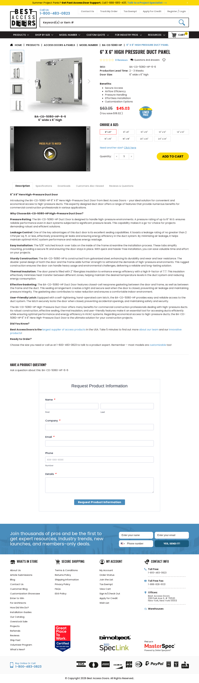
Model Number (68, 34)
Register (172, 11)
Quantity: (105, 156)
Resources (155, 34)
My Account (106, 570)
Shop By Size (42, 34)
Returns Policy (63, 575)
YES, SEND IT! (172, 543)
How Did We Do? (19, 607)
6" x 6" (108, 132)
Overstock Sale (19, 621)
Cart (181, 35)
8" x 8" (126, 132)
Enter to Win (17, 598)
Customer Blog (19, 589)
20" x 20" (144, 138)
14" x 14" (180, 132)
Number (49, 465)
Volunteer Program (21, 644)
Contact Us (87, 11)
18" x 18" (126, 138)
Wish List (104, 602)
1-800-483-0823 (55, 13)
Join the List (106, 579)
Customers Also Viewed (90, 185)
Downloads (64, 185)
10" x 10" (144, 132)
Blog (12, 579)
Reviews (14, 635)
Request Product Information (99, 502)
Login (183, 11)
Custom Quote (96, 34)
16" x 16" (108, 138)
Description (22, 185)
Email (49, 437)
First (47, 412)
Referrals (15, 630)
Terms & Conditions (66, 570)
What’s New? (17, 649)
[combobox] (122, 543)
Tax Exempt (130, 11)
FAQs (58, 589)
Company (52, 420)
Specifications (44, 185)
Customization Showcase (25, 593)
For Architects (18, 602)
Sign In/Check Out (110, 593)
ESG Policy (60, 593)
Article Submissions (21, 575)
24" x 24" (162, 138)
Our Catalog (17, 616)
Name (50, 399)
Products (19, 34)
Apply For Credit (152, 11)
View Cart (105, 589)
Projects (15, 626)
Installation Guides (21, 612)
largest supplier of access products (64, 329)
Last (103, 412)
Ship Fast (15, 640)
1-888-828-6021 (157, 584)
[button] (145, 60)
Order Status (107, 575)
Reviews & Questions (121, 185)
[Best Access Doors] (23, 28)
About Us (15, 570)
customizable (158, 345)
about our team (148, 329)
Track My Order (109, 11)
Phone (49, 453)
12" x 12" (162, 132)
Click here (130, 147)
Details (50, 474)
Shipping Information (67, 579)
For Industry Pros (127, 34)
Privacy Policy (62, 584)
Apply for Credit (109, 598)
